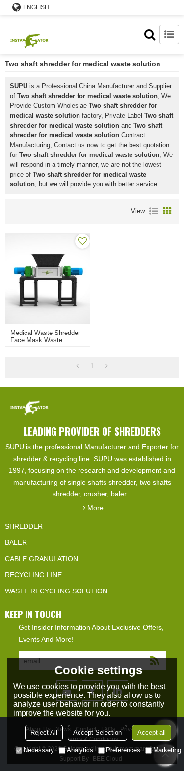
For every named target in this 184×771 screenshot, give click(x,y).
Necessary (39, 750)
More (95, 508)
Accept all (151, 732)
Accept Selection (97, 732)
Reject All (43, 732)
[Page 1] (77, 366)
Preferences (123, 750)
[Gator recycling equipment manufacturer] (29, 34)
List (153, 211)
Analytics (80, 750)
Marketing (167, 750)
